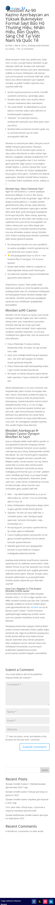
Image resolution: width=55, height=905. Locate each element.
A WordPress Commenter (17, 831)
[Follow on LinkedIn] (51, 901)
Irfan (10, 45)
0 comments (28, 49)
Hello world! (37, 831)
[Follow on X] (39, 901)
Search (45, 770)
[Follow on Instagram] (45, 901)
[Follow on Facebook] (34, 901)
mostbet (34, 607)
